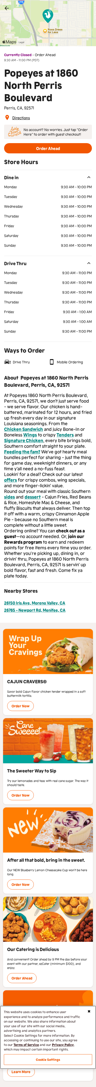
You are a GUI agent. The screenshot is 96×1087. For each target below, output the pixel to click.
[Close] (89, 1011)
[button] (48, 148)
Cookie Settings (48, 1059)
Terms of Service (26, 1044)
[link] (6, 8)
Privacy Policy (63, 1044)
